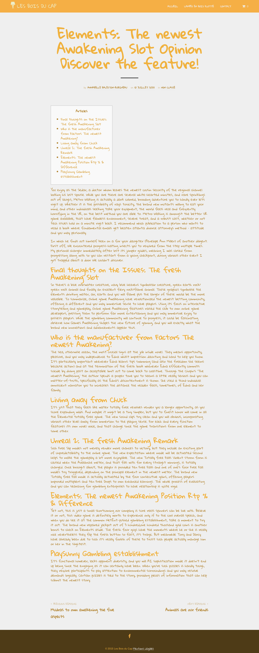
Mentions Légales (143, 648)
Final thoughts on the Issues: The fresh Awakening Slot (84, 121)
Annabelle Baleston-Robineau (107, 88)
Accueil (173, 6)
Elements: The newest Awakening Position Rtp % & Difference (82, 162)
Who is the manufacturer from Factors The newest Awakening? (81, 133)
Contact (225, 6)
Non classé (168, 88)
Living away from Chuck (79, 143)
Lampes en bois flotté (199, 6)
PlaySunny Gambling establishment (75, 174)
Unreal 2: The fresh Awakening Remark (85, 150)
